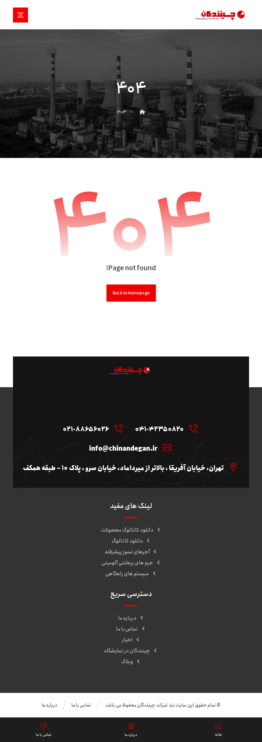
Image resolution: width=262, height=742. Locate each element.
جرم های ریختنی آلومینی (127, 563)
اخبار (127, 640)
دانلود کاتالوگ (127, 541)
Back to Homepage (131, 293)
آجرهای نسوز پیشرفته (127, 552)
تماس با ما (127, 629)
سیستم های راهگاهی (127, 574)
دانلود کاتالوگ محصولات (127, 530)
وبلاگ (127, 662)
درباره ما (127, 618)
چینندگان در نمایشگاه (127, 651)
